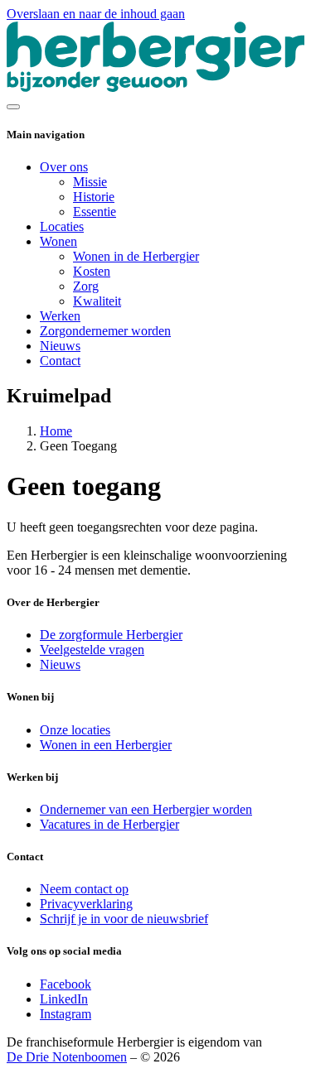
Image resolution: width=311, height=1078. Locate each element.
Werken (60, 316)
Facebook (65, 984)
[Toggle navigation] (13, 106)
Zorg (86, 286)
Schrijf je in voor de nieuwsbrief (124, 919)
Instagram (65, 1014)
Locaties (62, 226)
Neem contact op (84, 889)
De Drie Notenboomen (67, 1057)
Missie (90, 182)
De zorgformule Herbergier (111, 635)
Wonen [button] (58, 241)
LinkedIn (64, 999)
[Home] (155, 87)
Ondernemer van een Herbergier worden (146, 809)
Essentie (94, 212)
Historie (93, 197)
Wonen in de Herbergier (136, 256)
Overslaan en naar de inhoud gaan (96, 14)
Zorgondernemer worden (105, 331)
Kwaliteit (97, 301)
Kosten (91, 271)
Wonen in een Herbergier (106, 745)
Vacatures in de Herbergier (109, 824)
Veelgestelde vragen (92, 649)
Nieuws (60, 346)
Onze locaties (75, 730)
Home (56, 431)
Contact (60, 361)
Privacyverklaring (86, 904)
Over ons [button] (64, 167)
